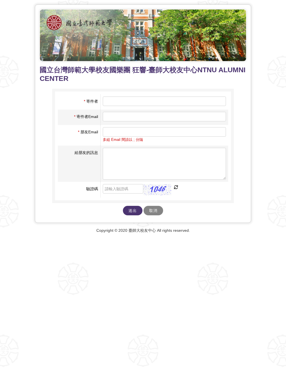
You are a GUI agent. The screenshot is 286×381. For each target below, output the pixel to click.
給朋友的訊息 (86, 152)
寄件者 (91, 101)
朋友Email (88, 132)
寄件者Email (86, 116)
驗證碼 (92, 189)
